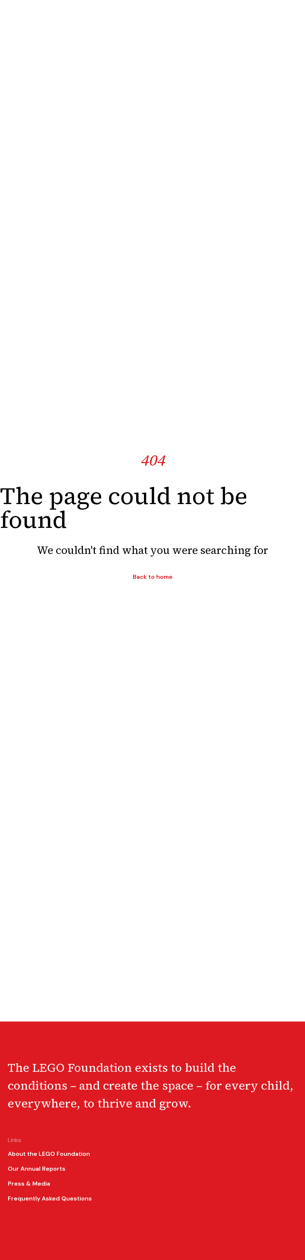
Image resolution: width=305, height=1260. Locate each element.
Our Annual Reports (36, 1169)
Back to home (153, 577)
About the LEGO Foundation (49, 1154)
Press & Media (29, 1183)
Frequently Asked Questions (50, 1198)
